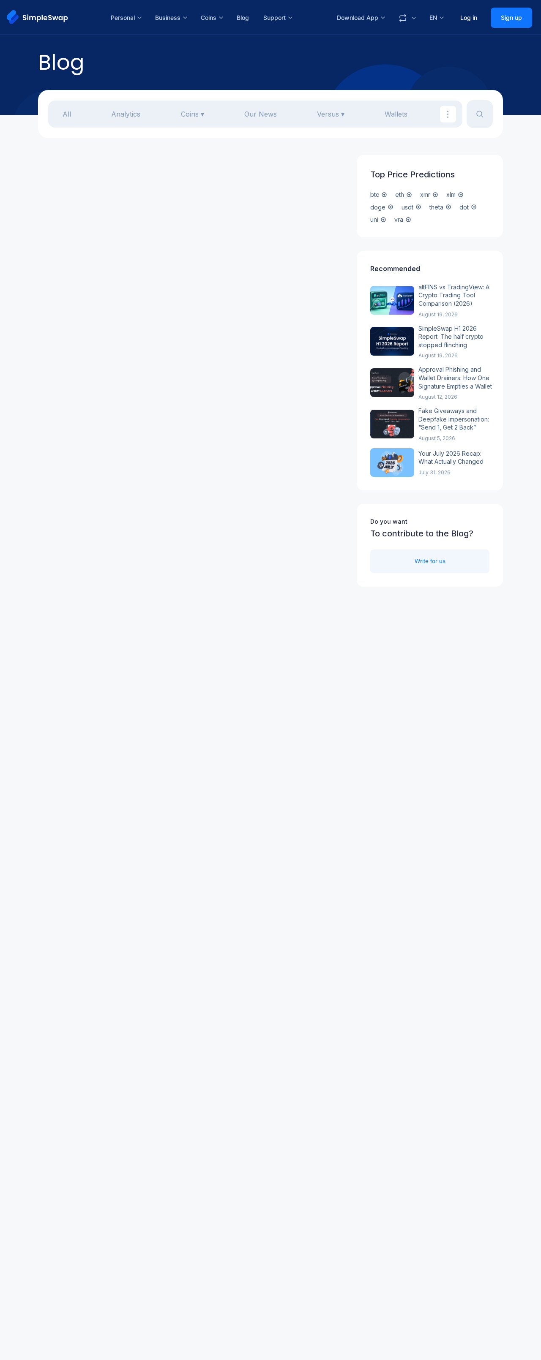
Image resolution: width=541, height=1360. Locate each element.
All (67, 114)
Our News (260, 114)
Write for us (430, 561)
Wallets (396, 114)
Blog (243, 17)
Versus (328, 114)
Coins (190, 114)
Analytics (125, 114)
